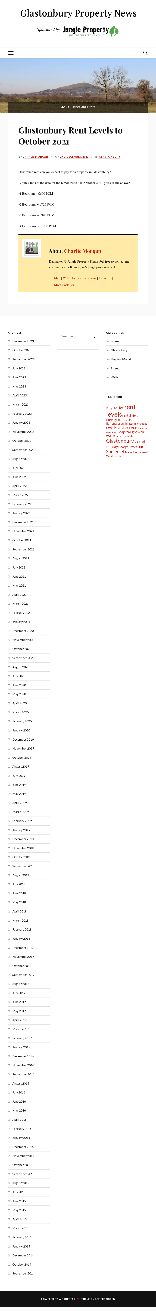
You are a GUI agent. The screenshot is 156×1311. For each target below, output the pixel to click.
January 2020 (21, 730)
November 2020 (23, 640)
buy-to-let (115, 407)
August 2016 (20, 1083)
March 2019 (20, 811)
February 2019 (22, 821)
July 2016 (18, 1092)
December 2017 (23, 947)
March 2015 (20, 1228)
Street (115, 368)
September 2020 (23, 658)
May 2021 (19, 585)
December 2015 (23, 1146)
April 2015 (19, 1219)
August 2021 (20, 558)
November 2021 (23, 531)
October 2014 (21, 1264)
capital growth (131, 432)
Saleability (133, 427)
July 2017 (18, 993)
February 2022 (22, 504)
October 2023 (21, 350)
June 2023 (19, 377)
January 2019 (21, 830)
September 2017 (23, 974)
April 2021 (19, 594)
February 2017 (22, 1038)
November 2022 (23, 431)
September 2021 (23, 549)
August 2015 (20, 1183)
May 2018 (19, 902)
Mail (57, 278)
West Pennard (115, 456)
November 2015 (23, 1156)
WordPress (67, 1299)
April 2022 (19, 486)
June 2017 (19, 1002)
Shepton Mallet (121, 359)
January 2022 (21, 513)
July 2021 (18, 567)
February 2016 (22, 1128)
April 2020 (19, 703)
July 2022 (18, 467)
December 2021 (23, 522)
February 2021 (22, 612)
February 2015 (22, 1237)
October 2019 (21, 757)
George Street (127, 447)
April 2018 (19, 911)
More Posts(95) (64, 284)
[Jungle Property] (78, 39)
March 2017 (20, 1029)
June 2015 (19, 1201)
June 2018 (19, 893)
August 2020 (20, 667)
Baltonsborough (116, 423)
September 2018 (23, 866)
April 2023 (19, 395)
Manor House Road (136, 452)
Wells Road (112, 436)
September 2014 (23, 1273)
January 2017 (21, 1047)
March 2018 (20, 920)
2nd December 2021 (74, 156)
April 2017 (19, 1020)
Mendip (120, 427)
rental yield (130, 415)
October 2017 (21, 965)
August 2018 (20, 875)
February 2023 (22, 413)
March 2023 (20, 404)
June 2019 (19, 784)
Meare (131, 423)
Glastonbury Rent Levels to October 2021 (70, 135)
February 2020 (22, 721)
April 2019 (19, 802)
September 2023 (23, 359)
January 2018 (21, 938)
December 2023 (23, 341)
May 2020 (19, 694)
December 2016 (23, 1056)
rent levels (121, 410)
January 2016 (21, 1137)
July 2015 (18, 1192)
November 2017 (23, 956)
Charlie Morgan (35, 156)
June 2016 (19, 1101)
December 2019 (23, 739)
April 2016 (19, 1119)
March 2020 (20, 712)
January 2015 (21, 1246)
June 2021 (19, 576)
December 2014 (23, 1255)
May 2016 (19, 1110)
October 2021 (21, 540)
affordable (126, 436)
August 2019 (20, 766)
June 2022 (19, 477)
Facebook (89, 278)
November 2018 (23, 848)
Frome (115, 341)
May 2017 (19, 1011)
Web (66, 278)
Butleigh (112, 420)
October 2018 (21, 857)
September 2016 (23, 1074)
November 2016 (23, 1065)
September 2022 (23, 449)
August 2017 (20, 983)
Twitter (76, 278)
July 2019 (18, 775)
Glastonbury (109, 156)
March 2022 (20, 495)
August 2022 (20, 459)
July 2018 (18, 884)
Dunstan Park (126, 420)
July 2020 (18, 676)
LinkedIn (105, 278)
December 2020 (23, 630)
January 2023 (21, 422)
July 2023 (18, 368)
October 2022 (21, 440)
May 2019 (19, 793)
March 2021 (20, 603)
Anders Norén (105, 1299)
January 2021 (21, 621)
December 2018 (23, 839)
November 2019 (23, 748)
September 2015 (23, 1174)
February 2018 (22, 929)
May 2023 (19, 386)
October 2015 (21, 1164)
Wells (115, 377)
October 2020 (21, 648)
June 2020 (19, 685)
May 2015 (19, 1210)
